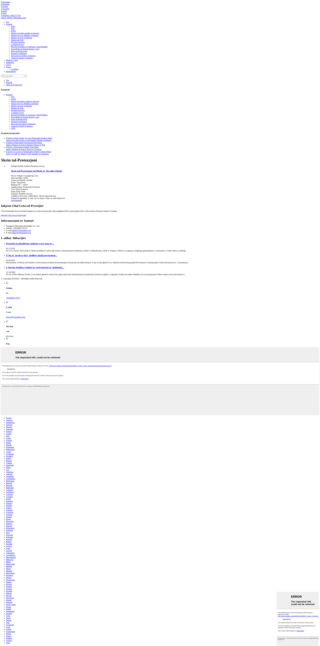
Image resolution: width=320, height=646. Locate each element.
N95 (12, 29)
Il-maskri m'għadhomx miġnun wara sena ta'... (30, 243)
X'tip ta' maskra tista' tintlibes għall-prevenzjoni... (31, 255)
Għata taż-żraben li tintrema (22, 58)
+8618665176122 (13, 298)
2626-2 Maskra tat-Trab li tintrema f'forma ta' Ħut (25, 145)
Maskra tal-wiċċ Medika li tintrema (24, 35)
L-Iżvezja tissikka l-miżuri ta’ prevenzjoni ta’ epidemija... (35, 267)
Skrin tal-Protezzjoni (19, 51)
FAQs (8, 65)
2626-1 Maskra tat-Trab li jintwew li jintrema (23, 149)
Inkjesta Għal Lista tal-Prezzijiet (13, 215)
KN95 (13, 31)
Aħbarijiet (10, 62)
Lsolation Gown (17, 44)
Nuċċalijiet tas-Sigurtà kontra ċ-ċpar (25, 49)
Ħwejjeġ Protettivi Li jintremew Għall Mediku (29, 47)
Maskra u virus (12, 60)
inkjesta (14, 200)
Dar (7, 22)
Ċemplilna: (11, 15)
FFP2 (13, 26)
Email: (13, 18)
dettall (19, 200)
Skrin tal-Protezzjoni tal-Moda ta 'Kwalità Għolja (36, 171)
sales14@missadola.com (21, 233)
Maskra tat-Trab (17, 40)
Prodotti (9, 24)
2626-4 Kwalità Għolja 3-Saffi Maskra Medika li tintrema (28, 140)
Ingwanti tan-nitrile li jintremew (23, 56)
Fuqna (8, 67)
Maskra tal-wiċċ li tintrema (21, 38)
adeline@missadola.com (21, 230)
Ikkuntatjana (11, 71)
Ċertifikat (14, 69)
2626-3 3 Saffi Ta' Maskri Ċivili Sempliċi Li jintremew (27, 154)
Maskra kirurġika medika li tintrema (25, 33)
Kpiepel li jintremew (19, 53)
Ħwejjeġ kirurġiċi (18, 42)
